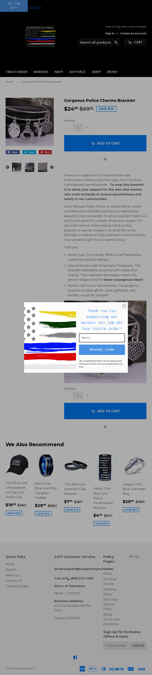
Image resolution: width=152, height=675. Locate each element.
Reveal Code (102, 350)
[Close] (124, 306)
